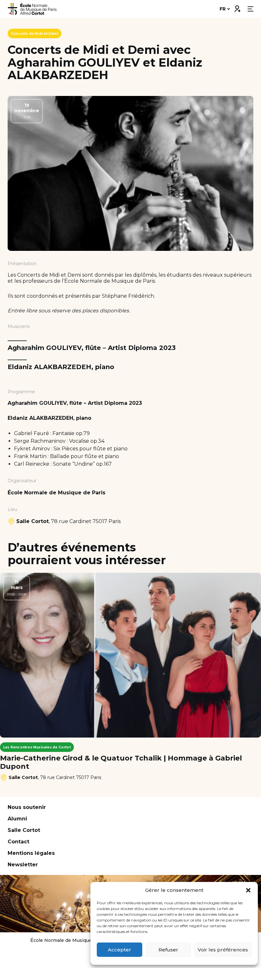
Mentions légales (31, 853)
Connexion (237, 7)
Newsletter (23, 865)
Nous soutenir (27, 807)
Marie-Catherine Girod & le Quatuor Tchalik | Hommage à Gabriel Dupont (121, 762)
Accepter (119, 950)
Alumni (17, 819)
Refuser (168, 950)
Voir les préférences (223, 950)
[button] (248, 890)
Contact (18, 842)
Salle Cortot (24, 830)
